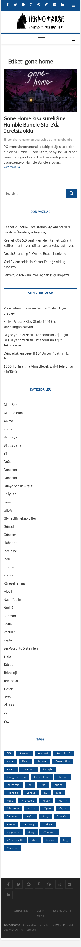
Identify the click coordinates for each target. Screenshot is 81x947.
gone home (14, 139)
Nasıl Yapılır (12, 599)
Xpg (65, 840)
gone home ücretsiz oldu (37, 139)
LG (46, 792)
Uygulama (13, 832)
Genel (8, 502)
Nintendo (13, 808)
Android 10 (63, 753)
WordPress (63, 925)
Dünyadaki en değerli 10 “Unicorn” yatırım (34, 353)
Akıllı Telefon (13, 413)
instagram (13, 784)
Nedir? (8, 608)
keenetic (12, 792)
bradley (9, 313)
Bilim (7, 453)
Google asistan (16, 777)
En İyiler (10, 494)
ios (30, 784)
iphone (58, 784)
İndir (7, 559)
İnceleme (10, 551)
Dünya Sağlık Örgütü (19, 486)
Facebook (29, 769)
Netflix (62, 800)
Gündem (10, 534)
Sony (45, 816)
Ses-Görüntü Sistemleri (21, 648)
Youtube (12, 848)
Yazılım (9, 713)
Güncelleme (41, 777)
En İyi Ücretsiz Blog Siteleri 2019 (28, 321)
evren (10, 769)
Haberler (10, 543)
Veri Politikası (21, 910)
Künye (40, 915)
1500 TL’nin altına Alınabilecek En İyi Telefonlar (38, 366)
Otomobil (11, 616)
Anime (8, 421)
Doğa (7, 461)
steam (11, 824)
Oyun (8, 624)
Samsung (12, 816)
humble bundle (63, 139)
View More (11, 167)
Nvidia (31, 808)
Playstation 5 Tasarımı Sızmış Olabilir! (32, 308)
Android (43, 753)
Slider (8, 656)
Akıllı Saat (11, 405)
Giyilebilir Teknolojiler (20, 518)
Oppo (47, 808)
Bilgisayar (11, 437)
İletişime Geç (59, 910)
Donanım (10, 470)
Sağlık (8, 640)
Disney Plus (62, 761)
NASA (46, 800)
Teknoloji (10, 673)
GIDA (8, 510)
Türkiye (47, 824)
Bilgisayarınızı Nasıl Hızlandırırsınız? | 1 (33, 335)
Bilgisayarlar (13, 445)
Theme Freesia (45, 925)
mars (10, 800)
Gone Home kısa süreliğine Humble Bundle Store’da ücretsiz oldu (34, 124)
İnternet (10, 567)
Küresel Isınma (15, 583)
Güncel (9, 526)
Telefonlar (11, 681)
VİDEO (9, 705)
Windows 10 (15, 840)
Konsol (9, 575)
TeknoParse (12, 925)
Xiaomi (50, 840)
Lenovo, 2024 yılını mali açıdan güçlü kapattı (36, 275)
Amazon (24, 753)
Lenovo (31, 792)
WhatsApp (49, 832)
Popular (9, 632)
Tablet (8, 664)
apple (10, 761)
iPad (42, 784)
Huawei (63, 777)
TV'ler (8, 689)
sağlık (30, 816)
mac (58, 792)
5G (9, 753)
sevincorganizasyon (18, 327)
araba (8, 429)
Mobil (8, 591)
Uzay (7, 697)
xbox (35, 840)
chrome (41, 761)
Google (47, 769)
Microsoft (28, 800)
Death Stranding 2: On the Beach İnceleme (35, 253)
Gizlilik (40, 910)
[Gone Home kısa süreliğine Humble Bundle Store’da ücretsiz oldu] (40, 90)
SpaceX (61, 816)
